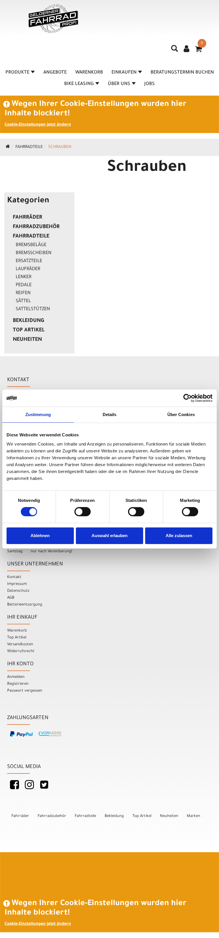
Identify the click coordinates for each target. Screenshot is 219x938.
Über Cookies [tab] (181, 414)
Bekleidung (28, 321)
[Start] (8, 147)
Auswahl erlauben (109, 535)
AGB (10, 598)
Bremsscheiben (33, 253)
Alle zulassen (179, 535)
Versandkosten (20, 644)
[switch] (82, 511)
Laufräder (28, 269)
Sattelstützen (33, 309)
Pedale (24, 285)
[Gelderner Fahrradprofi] (53, 18)
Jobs (149, 84)
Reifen (23, 293)
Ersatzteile (29, 261)
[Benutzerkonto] (186, 49)
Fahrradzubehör (36, 227)
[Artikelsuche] (174, 50)
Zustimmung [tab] (38, 414)
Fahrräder (27, 218)
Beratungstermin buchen (182, 72)
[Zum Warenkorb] (198, 51)
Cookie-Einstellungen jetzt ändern (38, 125)
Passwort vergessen (24, 691)
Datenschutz (18, 591)
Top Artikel (28, 330)
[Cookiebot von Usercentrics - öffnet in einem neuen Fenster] (187, 398)
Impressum (17, 584)
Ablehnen (40, 535)
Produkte (17, 72)
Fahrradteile (29, 147)
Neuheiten (27, 340)
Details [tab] (110, 414)
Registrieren (18, 684)
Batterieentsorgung (24, 605)
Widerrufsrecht (21, 651)
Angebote (55, 72)
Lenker (23, 277)
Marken (193, 816)
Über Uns (119, 84)
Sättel (23, 301)
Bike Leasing (79, 84)
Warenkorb (89, 72)
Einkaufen (124, 72)
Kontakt (14, 577)
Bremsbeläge (31, 245)
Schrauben (59, 147)
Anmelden (16, 677)
